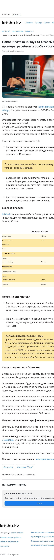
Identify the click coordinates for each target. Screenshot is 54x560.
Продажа (29, 22)
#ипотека (8, 467)
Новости (29, 31)
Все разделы (17, 31)
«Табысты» (8, 439)
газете (20, 533)
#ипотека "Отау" (25, 467)
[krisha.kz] (9, 525)
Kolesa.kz (6, 14)
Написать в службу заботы (10, 537)
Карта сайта (4, 546)
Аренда (38, 22)
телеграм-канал (45, 459)
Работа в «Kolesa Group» (9, 542)
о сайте (13, 533)
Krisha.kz (6, 31)
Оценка (47, 22)
